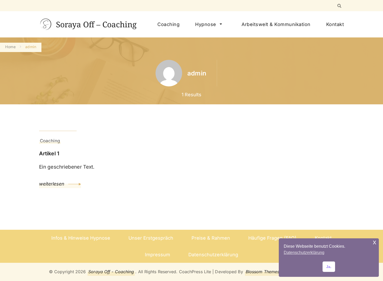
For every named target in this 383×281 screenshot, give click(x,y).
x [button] (374, 242)
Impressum (157, 254)
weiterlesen (52, 184)
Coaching (168, 24)
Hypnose (205, 24)
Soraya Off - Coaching (111, 271)
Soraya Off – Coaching (96, 24)
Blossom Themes (262, 271)
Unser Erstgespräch (150, 238)
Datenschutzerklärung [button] (304, 252)
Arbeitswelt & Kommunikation (276, 24)
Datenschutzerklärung (213, 254)
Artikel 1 (49, 153)
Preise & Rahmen (210, 238)
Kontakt (335, 24)
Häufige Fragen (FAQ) (272, 238)
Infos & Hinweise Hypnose (80, 238)
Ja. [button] (328, 267)
